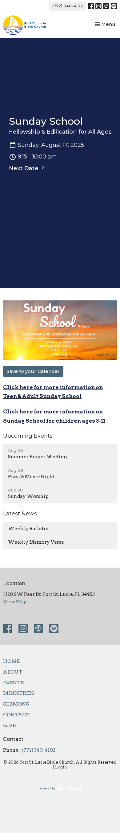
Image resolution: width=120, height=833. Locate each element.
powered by (56, 793)
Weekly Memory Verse (36, 542)
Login (61, 767)
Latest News (20, 513)
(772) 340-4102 (67, 5)
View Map (15, 601)
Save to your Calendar (33, 371)
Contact (16, 715)
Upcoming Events (28, 435)
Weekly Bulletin (28, 528)
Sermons (16, 704)
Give (9, 725)
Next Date (24, 168)
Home (11, 661)
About (12, 672)
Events (13, 683)
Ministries (18, 693)
